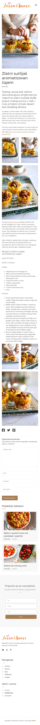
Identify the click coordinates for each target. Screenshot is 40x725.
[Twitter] (8, 430)
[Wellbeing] (6, 674)
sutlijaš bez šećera (13, 222)
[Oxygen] (6, 677)
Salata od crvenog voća (15, 566)
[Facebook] (3, 430)
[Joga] (5, 671)
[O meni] (6, 690)
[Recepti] (6, 669)
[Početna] (6, 666)
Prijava (21, 617)
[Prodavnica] (7, 693)
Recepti (14, 539)
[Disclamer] (6, 696)
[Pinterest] (13, 430)
